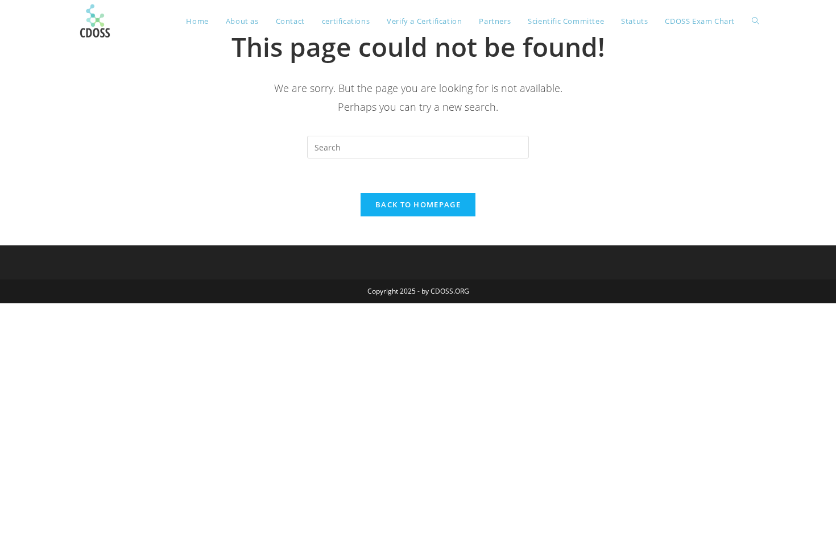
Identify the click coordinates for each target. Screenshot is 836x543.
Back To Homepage (418, 204)
